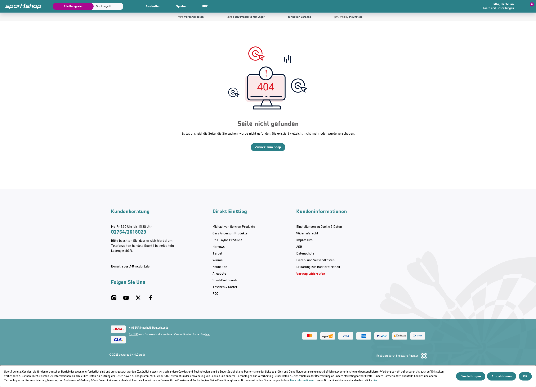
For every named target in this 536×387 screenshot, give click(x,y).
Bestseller (153, 6)
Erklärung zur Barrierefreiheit (318, 267)
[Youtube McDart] (126, 299)
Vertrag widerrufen (310, 274)
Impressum (304, 240)
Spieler (181, 6)
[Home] (21, 6)
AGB (299, 247)
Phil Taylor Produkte (227, 240)
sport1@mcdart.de (135, 266)
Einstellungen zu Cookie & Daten (319, 227)
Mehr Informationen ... (303, 380)
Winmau (218, 260)
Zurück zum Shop (268, 147)
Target (217, 253)
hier (207, 334)
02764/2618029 (128, 232)
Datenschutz (305, 253)
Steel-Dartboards (225, 280)
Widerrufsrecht (307, 233)
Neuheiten (220, 267)
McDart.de (140, 354)
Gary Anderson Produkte (230, 233)
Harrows (219, 247)
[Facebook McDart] (150, 299)
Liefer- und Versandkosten (315, 260)
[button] (503, 6)
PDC (205, 6)
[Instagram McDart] (114, 299)
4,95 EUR (134, 327)
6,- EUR (133, 334)
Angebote (219, 273)
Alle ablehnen (501, 376)
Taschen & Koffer (225, 287)
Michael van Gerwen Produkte (234, 227)
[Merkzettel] (462, 6)
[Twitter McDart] (138, 299)
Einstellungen (470, 376)
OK (525, 376)
